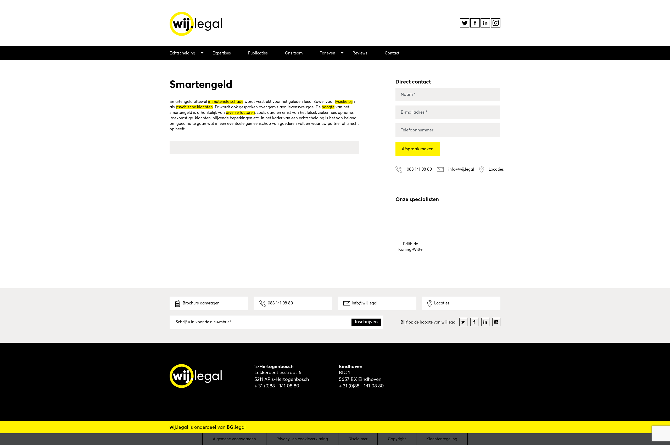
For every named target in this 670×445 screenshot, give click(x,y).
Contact (392, 53)
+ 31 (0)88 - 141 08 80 (276, 386)
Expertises (222, 53)
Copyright (397, 439)
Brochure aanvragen (201, 303)
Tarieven (327, 53)
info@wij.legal (364, 303)
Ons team (294, 53)
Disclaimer (357, 439)
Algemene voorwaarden (234, 439)
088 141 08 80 (280, 303)
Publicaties (258, 53)
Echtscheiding (182, 53)
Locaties (441, 303)
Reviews (360, 53)
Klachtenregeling (441, 439)
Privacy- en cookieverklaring (302, 439)
